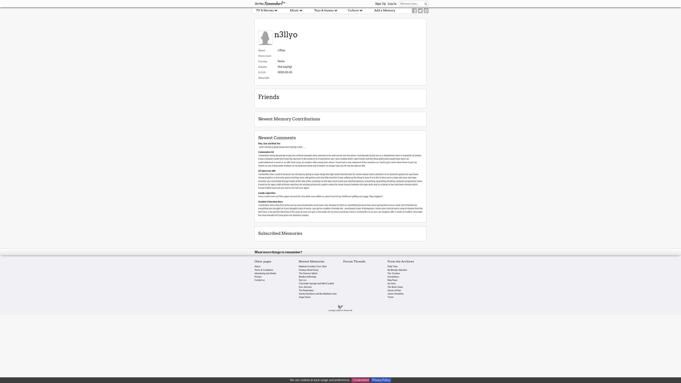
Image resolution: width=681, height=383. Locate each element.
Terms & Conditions (263, 270)
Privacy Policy (381, 380)
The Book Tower (395, 287)
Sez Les (303, 280)
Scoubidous (393, 277)
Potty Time (392, 266)
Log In (392, 3)
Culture (354, 10)
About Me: (264, 77)
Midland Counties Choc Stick (313, 266)
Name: (262, 50)
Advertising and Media (265, 273)
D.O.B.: (262, 72)
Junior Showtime (395, 294)
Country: (263, 61)
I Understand (361, 380)
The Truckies (393, 273)
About (257, 266)
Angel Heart (304, 297)
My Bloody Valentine (397, 270)
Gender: (262, 66)
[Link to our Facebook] (414, 11)
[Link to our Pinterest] (426, 11)
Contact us (259, 280)
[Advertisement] (126, 80)
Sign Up (380, 3)
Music (295, 10)
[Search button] (426, 3)
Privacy (258, 277)
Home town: (265, 55)
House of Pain (394, 290)
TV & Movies (265, 10)
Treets (390, 297)
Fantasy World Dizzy (309, 270)
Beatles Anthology (307, 277)
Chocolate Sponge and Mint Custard (316, 283)
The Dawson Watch (308, 273)
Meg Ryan (392, 280)
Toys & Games (324, 10)
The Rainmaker (306, 290)
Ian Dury (391, 283)
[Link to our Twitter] (420, 11)
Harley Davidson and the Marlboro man (318, 294)
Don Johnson (305, 287)
